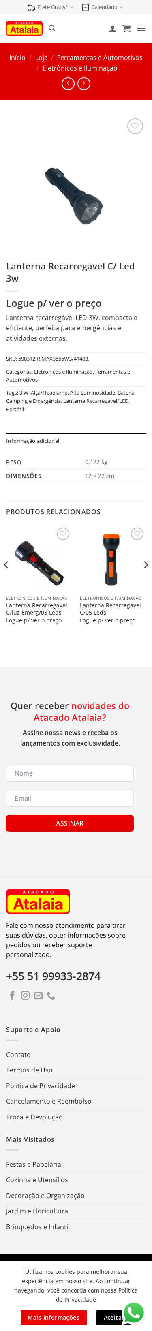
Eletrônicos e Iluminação (80, 68)
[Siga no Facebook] (12, 996)
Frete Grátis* (52, 7)
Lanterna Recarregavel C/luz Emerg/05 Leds (36, 609)
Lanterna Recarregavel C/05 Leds (110, 609)
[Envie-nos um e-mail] (38, 996)
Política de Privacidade (40, 1085)
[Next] (145, 581)
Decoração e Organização (45, 1195)
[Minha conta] (113, 28)
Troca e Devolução (34, 1117)
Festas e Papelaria (33, 1164)
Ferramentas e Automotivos (100, 57)
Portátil (15, 409)
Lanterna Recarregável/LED (95, 400)
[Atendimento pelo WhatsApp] (134, 1313)
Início (17, 57)
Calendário (105, 7)
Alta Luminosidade (92, 392)
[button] (52, 28)
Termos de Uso (29, 1070)
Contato (18, 1054)
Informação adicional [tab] (32, 440)
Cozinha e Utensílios (37, 1179)
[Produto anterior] (83, 83)
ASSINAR (69, 823)
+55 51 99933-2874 (53, 976)
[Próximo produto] (68, 83)
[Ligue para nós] (51, 996)
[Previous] (6, 581)
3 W (23, 392)
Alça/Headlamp (49, 392)
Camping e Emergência (33, 400)
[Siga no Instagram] (25, 996)
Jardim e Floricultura (37, 1211)
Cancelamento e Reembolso (49, 1101)
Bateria (126, 392)
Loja (41, 57)
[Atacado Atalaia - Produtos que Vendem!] (24, 28)
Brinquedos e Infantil (38, 1226)
